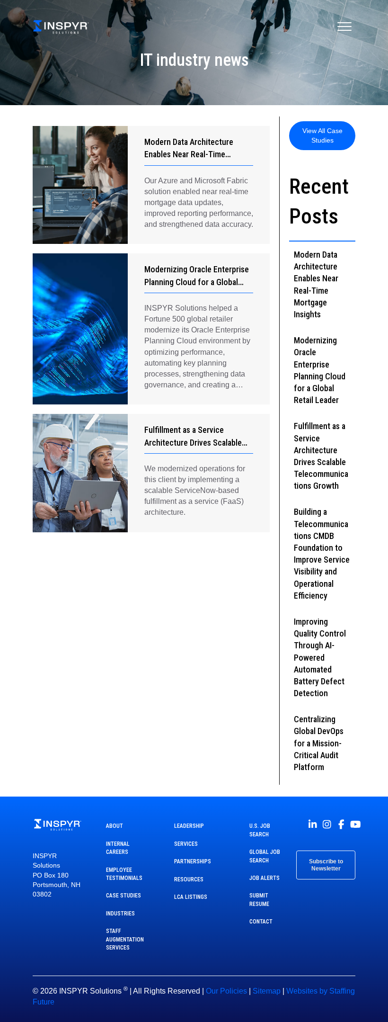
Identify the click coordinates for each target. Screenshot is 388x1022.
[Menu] (344, 27)
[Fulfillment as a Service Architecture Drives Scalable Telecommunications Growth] (80, 473)
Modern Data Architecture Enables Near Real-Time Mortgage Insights (188, 154)
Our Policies (226, 991)
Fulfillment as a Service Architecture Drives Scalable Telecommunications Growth (194, 442)
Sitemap (267, 991)
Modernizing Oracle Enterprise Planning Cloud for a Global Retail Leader (196, 281)
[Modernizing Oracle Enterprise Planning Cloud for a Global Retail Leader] (80, 328)
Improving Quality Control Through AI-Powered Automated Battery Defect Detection (320, 657)
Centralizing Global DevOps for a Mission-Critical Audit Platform (319, 743)
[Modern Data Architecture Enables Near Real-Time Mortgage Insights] (80, 185)
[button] (322, 135)
